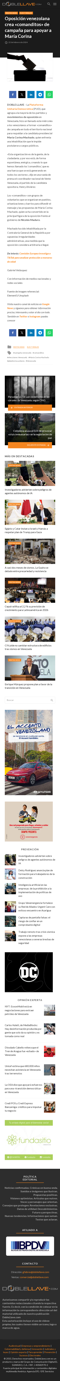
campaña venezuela (22, 353)
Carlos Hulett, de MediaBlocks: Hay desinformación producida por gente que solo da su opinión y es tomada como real (23, 1031)
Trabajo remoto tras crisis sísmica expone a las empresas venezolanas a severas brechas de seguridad (36, 937)
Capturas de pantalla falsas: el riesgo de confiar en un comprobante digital (34, 921)
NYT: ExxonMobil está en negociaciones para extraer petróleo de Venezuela (19, 1010)
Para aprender (35, 1352)
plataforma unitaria (16, 361)
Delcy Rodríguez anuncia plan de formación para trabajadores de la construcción (36, 874)
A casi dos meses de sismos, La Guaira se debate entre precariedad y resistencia (26, 569)
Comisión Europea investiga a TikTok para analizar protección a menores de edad (29, 257)
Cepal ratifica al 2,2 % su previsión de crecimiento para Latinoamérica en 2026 (26, 608)
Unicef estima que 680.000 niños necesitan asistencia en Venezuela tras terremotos (23, 1070)
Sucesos (23, 1355)
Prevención (50, 1352)
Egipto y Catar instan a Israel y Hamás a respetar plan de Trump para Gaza (26, 530)
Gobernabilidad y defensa (17, 1349)
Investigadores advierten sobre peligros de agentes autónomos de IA (28, 491)
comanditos (39, 353)
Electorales (26, 13)
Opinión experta (18, 1352)
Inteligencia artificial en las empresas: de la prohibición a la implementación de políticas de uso (35, 890)
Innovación (37, 1349)
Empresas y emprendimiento (36, 1345)
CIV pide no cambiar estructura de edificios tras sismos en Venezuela (28, 647)
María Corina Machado (39, 357)
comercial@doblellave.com (34, 1277)
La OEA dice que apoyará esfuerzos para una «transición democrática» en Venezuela (23, 1088)
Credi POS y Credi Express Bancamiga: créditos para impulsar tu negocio (23, 1107)
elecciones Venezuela (17, 357)
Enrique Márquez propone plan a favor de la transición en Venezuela (28, 686)
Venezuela (31, 361)
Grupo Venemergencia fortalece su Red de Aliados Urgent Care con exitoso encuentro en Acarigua (36, 906)
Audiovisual (14, 1345)
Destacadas (11, 13)
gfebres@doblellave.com (36, 1272)
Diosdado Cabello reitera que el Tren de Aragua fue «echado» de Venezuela (22, 1051)
